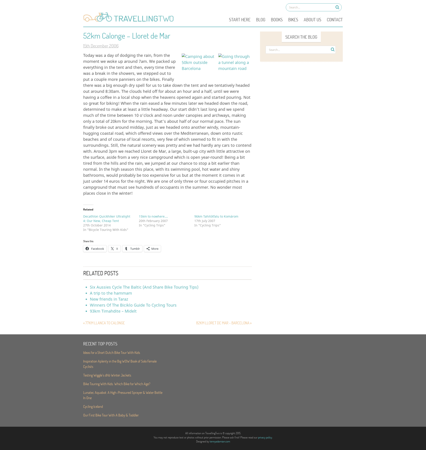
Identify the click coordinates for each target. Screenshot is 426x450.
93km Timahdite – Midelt (113, 311)
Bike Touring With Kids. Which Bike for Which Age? (116, 383)
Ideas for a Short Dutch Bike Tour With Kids (111, 352)
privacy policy (265, 437)
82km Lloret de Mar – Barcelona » (224, 322)
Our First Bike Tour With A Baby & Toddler (111, 415)
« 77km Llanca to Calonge (104, 322)
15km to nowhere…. (153, 216)
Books (277, 19)
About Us (312, 19)
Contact (335, 19)
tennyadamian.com (220, 441)
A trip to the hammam (111, 293)
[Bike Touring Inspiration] (129, 21)
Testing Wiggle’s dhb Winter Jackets (107, 375)
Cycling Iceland (93, 406)
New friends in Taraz (109, 299)
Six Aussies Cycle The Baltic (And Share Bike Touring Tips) (144, 287)
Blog (260, 19)
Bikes (293, 19)
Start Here (239, 19)
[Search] (337, 7)
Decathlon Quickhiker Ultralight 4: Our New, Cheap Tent (106, 218)
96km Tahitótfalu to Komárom (216, 216)
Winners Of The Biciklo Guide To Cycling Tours (133, 305)
